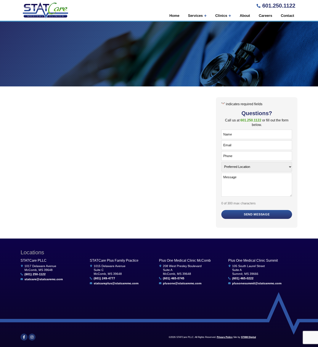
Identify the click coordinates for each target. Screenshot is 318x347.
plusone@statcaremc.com (182, 283)
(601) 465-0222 (243, 278)
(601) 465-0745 (173, 278)
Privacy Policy (225, 337)
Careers (265, 16)
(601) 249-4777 (104, 278)
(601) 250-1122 (35, 274)
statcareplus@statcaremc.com (116, 283)
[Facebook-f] (24, 337)
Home (174, 16)
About (245, 16)
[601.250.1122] (258, 6)
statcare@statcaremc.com (43, 279)
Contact (287, 16)
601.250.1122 (278, 5)
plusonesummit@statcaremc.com (256, 283)
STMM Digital (248, 337)
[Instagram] (32, 337)
